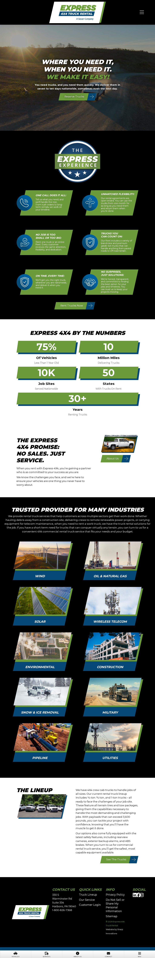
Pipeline (40, 758)
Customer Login (90, 905)
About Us (77, 957)
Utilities (110, 758)
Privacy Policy (115, 894)
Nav (139, 957)
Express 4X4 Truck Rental (77, 12)
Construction (110, 667)
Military (110, 712)
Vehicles (15, 957)
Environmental (39, 667)
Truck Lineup (88, 894)
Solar (39, 621)
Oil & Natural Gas (110, 576)
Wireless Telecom (110, 621)
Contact (108, 957)
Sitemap (111, 916)
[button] (141, 12)
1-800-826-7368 (62, 910)
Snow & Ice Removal (40, 712)
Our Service (87, 900)
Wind (40, 576)
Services (46, 957)
